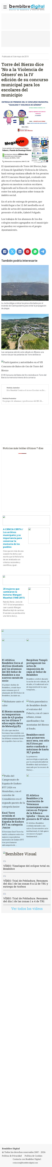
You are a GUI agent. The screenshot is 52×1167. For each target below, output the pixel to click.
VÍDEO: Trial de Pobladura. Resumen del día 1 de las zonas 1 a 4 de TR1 (25, 900)
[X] (12, 251)
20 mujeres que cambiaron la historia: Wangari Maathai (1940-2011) (14, 593)
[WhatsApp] (35, 251)
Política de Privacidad (12, 1155)
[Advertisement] (26, 1028)
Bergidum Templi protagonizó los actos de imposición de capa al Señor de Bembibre (37, 667)
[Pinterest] (27, 251)
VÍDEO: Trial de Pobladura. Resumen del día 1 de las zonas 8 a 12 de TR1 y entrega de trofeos (25, 883)
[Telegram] (42, 251)
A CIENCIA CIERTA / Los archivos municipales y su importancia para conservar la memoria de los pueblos (13, 538)
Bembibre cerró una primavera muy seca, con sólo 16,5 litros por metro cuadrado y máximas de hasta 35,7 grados (37, 743)
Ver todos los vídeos (27, 908)
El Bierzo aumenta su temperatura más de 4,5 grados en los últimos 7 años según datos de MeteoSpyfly (13, 719)
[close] (5, 7)
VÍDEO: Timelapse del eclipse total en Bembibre (26, 867)
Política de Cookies (33, 1155)
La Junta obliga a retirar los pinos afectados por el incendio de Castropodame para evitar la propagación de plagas (23, 306)
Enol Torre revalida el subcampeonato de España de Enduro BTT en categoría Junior (13, 820)
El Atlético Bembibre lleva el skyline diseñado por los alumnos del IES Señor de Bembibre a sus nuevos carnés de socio (12, 670)
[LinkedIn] (20, 251)
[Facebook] (4, 251)
